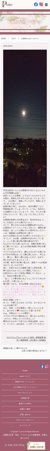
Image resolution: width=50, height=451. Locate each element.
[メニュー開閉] (46, 4)
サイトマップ (25, 425)
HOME (3, 38)
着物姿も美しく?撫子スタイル (15, 348)
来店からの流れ (25, 404)
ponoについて (25, 376)
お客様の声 (25, 398)
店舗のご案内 (25, 409)
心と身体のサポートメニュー (25, 387)
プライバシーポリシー (25, 420)
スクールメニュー (25, 393)
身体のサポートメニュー (25, 382)
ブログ (13, 38)
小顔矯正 (42, 340)
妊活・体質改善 (36, 337)
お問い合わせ (25, 414)
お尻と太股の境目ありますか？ (34, 351)
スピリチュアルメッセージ (17, 337)
